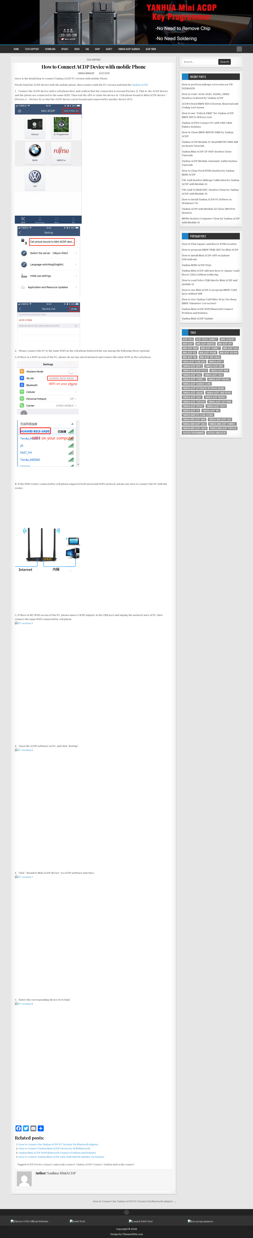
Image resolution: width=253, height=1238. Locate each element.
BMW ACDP (188, 344)
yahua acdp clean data (194, 361)
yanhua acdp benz (214, 366)
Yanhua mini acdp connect (119, 1164)
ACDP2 (109, 49)
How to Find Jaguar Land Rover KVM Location (209, 244)
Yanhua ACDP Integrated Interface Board (203, 388)
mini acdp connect (64, 1164)
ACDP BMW (151, 49)
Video (77, 49)
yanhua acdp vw (191, 410)
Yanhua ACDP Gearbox (129, 49)
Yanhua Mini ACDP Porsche (223, 428)
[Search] (239, 49)
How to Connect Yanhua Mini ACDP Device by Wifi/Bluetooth (54, 1148)
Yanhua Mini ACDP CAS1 (220, 419)
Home (16, 49)
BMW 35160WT (228, 339)
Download (50, 49)
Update (64, 49)
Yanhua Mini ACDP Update (197, 318)
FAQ (87, 49)
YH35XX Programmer (193, 433)
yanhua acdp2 (216, 361)
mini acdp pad (190, 357)
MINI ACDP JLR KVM (228, 352)
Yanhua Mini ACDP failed (195, 428)
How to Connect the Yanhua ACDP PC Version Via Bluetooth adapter (59, 1144)
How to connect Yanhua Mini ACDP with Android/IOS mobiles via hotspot (61, 1156)
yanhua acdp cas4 (213, 375)
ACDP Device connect (39, 1164)
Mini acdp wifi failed (210, 357)
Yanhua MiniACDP (86, 73)
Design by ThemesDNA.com (126, 1234)
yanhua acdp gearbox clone (197, 384)
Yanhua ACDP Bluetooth (195, 370)
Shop (97, 49)
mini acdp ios (189, 352)
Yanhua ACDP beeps (192, 366)
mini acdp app (225, 344)
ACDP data (188, 339)
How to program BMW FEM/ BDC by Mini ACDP (210, 249)
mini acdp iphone (207, 352)
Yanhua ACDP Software (219, 401)
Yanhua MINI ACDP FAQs (196, 265)
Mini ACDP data (230, 348)
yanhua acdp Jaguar (193, 392)
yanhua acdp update (193, 406)
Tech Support (32, 49)
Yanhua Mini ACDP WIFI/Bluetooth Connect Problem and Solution (57, 1152)
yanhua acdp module (215, 397)
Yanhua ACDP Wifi (210, 410)
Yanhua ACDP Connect (89, 1164)
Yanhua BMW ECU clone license (198, 415)
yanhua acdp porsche (194, 401)
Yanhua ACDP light (192, 397)
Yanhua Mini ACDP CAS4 (194, 424)
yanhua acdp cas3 (192, 375)
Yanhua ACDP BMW (219, 370)
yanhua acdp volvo (216, 406)
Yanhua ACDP (140, 84)
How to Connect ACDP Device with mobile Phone (93, 66)
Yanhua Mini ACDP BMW (194, 419)
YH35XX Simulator (216, 433)
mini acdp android (205, 344)
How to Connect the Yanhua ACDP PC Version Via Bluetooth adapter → (134, 1201)
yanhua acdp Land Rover (218, 392)
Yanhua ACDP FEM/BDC (219, 379)
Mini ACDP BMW (190, 348)
